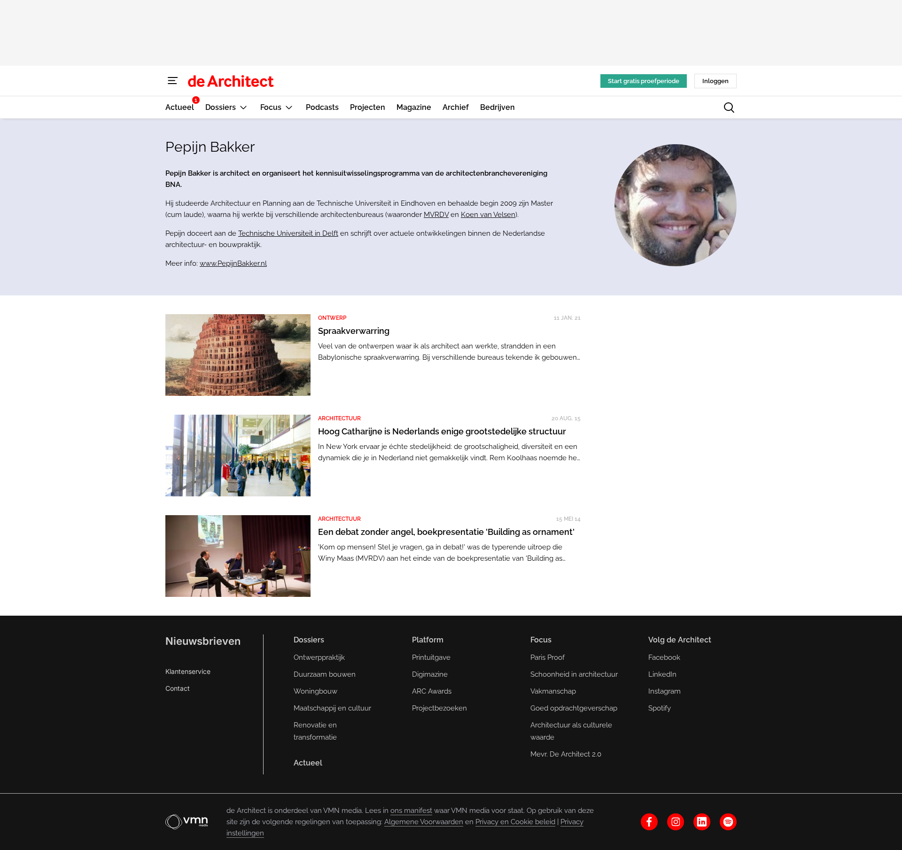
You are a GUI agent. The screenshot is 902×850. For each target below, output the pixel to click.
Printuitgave (431, 657)
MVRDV (436, 214)
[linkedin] (701, 821)
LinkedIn (662, 674)
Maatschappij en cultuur (332, 708)
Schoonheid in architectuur (574, 674)
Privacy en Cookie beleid (515, 822)
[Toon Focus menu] (289, 107)
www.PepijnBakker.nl (233, 263)
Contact (177, 688)
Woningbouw (315, 691)
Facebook (664, 657)
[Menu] (172, 80)
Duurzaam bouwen (325, 674)
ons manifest (411, 810)
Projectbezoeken (439, 708)
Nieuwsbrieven (203, 641)
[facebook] (649, 821)
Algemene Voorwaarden (423, 822)
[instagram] (675, 821)
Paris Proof (547, 657)
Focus (541, 639)
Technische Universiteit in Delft (288, 233)
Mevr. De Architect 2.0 (565, 754)
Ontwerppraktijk (319, 657)
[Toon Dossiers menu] (243, 107)
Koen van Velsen (488, 214)
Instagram (664, 691)
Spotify (659, 708)
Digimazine (430, 674)
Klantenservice (187, 671)
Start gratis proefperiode (643, 81)
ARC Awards (431, 691)
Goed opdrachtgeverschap (573, 708)
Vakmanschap (553, 691)
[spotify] (728, 821)
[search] (729, 107)
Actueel (308, 762)
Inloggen (715, 81)
